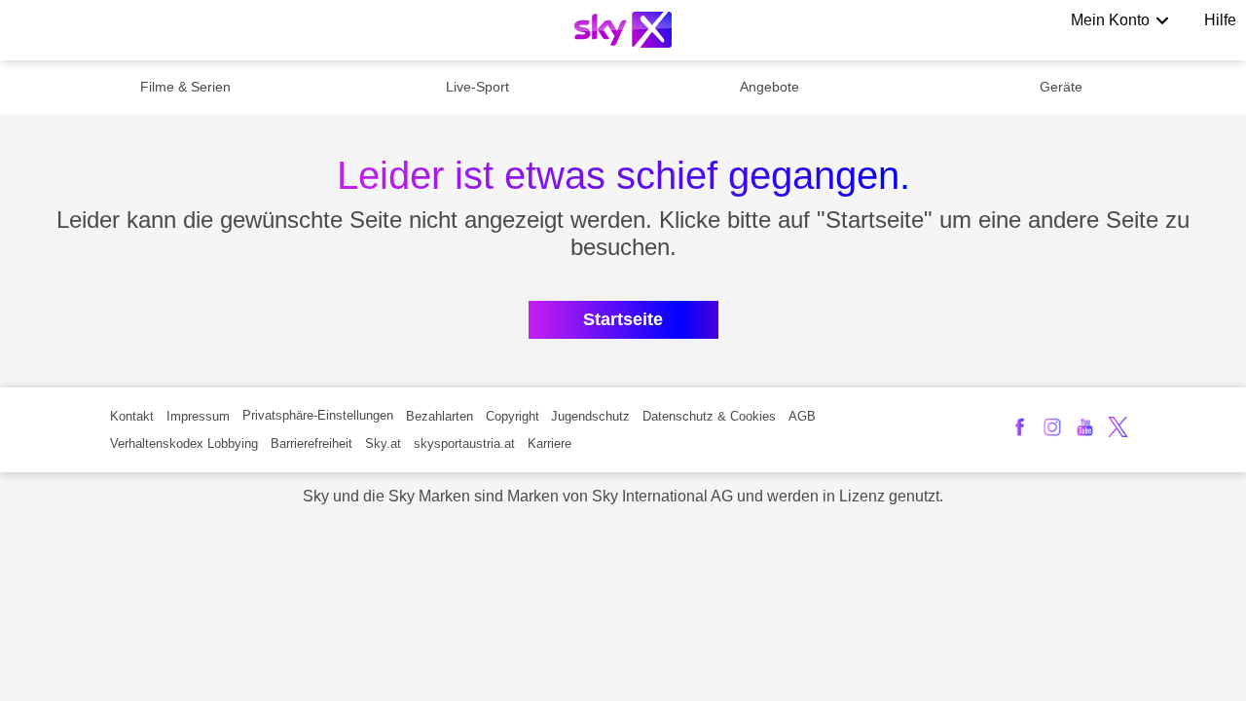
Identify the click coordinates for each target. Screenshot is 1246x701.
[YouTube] (1085, 427)
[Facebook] (1019, 427)
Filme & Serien (185, 86)
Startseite (623, 319)
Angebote (769, 86)
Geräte (1061, 86)
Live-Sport (477, 86)
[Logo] (623, 30)
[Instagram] (1053, 427)
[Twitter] (1118, 427)
